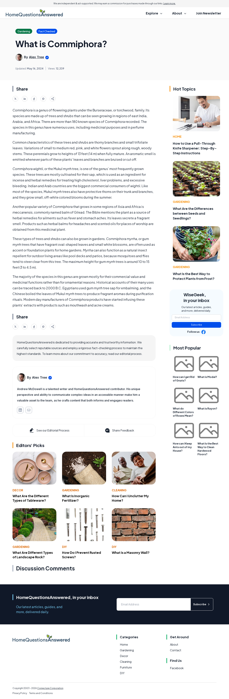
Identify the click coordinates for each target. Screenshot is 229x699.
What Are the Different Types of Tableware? (31, 498)
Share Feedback (123, 430)
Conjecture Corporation (50, 688)
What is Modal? (207, 376)
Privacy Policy (20, 693)
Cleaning (119, 490)
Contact (175, 650)
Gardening (70, 490)
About (174, 644)
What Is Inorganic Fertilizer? (75, 498)
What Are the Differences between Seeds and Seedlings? (193, 213)
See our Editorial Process (52, 430)
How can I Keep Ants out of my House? (182, 447)
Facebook (177, 668)
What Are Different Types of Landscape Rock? (33, 554)
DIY (64, 547)
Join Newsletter (208, 13)
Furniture (126, 667)
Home (177, 136)
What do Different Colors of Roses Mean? (183, 412)
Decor (18, 490)
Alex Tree (36, 57)
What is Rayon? (207, 408)
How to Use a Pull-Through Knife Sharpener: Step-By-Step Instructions (195, 148)
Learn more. (169, 3)
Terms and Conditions (41, 693)
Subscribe (196, 324)
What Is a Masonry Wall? (131, 552)
